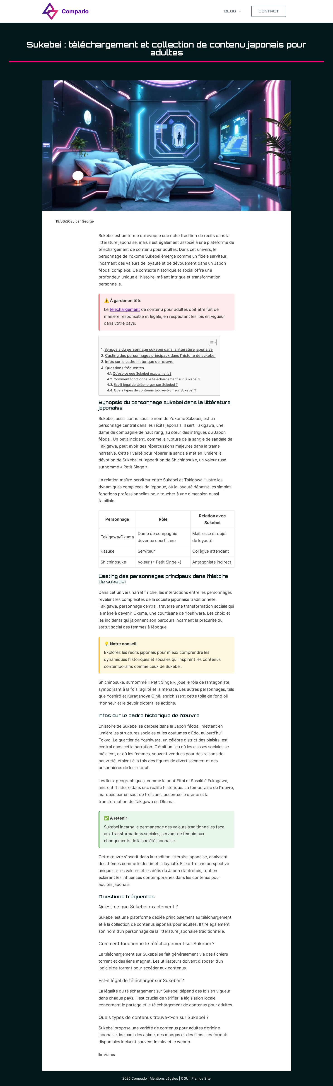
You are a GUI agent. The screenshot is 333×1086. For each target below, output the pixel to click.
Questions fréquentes (124, 368)
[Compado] (50, 11)
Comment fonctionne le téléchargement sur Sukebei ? (157, 379)
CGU (184, 1078)
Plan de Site (201, 1078)
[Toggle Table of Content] (210, 342)
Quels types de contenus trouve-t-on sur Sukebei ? (155, 390)
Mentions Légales (164, 1078)
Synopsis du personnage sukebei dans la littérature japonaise (158, 349)
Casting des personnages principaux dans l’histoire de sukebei (160, 355)
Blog (230, 11)
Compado (75, 11)
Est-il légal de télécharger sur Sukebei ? (146, 385)
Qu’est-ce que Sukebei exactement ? (142, 374)
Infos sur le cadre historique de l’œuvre (139, 361)
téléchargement (125, 309)
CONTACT (268, 11)
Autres (109, 1054)
